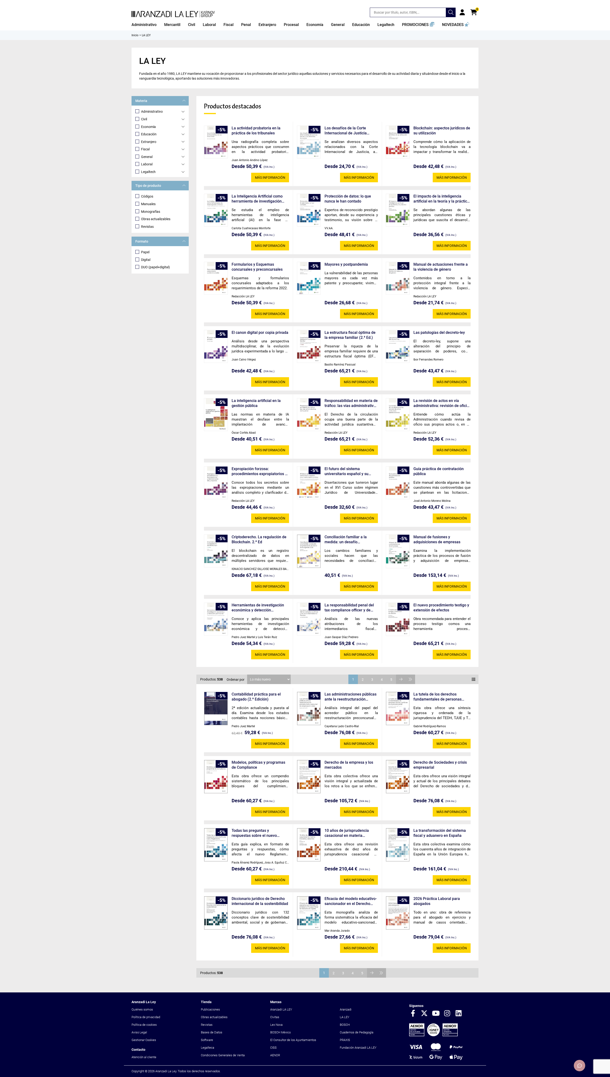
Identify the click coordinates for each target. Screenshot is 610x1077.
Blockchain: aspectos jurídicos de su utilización (441, 130)
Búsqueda (451, 12)
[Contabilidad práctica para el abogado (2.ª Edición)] (216, 708)
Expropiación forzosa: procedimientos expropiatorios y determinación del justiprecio (259, 471)
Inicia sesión (462, 12)
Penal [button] (246, 24)
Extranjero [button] (267, 24)
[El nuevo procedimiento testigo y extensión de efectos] (398, 619)
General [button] (338, 24)
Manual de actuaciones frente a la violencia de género (440, 267)
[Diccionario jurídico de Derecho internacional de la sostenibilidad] (216, 913)
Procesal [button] (291, 24)
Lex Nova (276, 1024)
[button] (418, 24)
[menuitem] (144, 24)
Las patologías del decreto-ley (439, 332)
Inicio (135, 35)
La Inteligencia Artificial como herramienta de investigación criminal (257, 199)
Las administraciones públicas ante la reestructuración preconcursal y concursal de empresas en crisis (350, 697)
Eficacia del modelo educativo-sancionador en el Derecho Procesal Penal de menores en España (351, 901)
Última (410, 679)
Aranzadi (345, 1009)
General (146, 157)
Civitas (274, 1017)
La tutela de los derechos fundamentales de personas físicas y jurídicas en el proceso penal (440, 697)
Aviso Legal (139, 1032)
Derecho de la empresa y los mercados (349, 765)
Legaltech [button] (385, 24)
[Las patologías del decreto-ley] (398, 346)
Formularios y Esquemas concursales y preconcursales (257, 267)
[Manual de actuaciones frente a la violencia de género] (398, 278)
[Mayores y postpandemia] (309, 278)
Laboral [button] (209, 24)
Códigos (147, 196)
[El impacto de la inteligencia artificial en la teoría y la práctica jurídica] (398, 210)
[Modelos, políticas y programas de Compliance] (216, 776)
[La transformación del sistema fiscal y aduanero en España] (398, 845)
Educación (149, 134)
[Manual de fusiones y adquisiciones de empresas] (398, 551)
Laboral (146, 164)
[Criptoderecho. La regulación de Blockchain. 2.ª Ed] (216, 550)
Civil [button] (191, 24)
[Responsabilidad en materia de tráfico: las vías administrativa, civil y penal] (309, 414)
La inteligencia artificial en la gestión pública (256, 403)
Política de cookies (144, 1024)
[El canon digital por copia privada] (216, 346)
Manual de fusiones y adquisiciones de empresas (436, 539)
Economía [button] (314, 24)
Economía (148, 127)
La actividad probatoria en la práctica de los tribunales (256, 130)
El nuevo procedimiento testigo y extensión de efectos (441, 607)
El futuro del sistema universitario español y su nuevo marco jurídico (346, 471)
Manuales (148, 204)
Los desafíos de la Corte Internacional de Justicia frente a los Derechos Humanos (346, 131)
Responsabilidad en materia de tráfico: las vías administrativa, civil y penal (351, 403)
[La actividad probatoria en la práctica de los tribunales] (216, 142)
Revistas (147, 227)
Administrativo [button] (144, 24)
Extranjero (148, 142)
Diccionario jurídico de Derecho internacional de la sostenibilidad (260, 901)
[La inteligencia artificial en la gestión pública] (216, 414)
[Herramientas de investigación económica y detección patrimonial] (216, 619)
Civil (144, 119)
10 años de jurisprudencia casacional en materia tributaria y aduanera (347, 833)
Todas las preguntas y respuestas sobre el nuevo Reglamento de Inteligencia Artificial (255, 833)
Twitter (424, 1014)
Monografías (150, 211)
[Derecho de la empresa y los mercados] (309, 776)
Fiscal (145, 149)
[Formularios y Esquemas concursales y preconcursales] (216, 278)
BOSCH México (280, 1032)
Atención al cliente (144, 1057)
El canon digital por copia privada (260, 332)
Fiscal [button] (229, 24)
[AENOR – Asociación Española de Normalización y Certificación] (433, 1035)
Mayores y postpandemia (346, 264)
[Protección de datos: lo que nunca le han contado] (309, 210)
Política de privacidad (146, 1017)
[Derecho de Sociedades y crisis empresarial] (398, 776)
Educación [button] (361, 24)
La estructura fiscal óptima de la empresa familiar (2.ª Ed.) (350, 335)
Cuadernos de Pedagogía (356, 1032)
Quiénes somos (142, 1009)
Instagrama (447, 1014)
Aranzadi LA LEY (281, 1009)
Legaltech (148, 172)
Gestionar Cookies (144, 1040)
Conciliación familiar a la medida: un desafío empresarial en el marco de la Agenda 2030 (350, 539)
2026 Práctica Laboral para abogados (436, 901)
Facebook (413, 1014)
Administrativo (152, 111)
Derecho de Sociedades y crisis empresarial (440, 765)
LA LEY (344, 1017)
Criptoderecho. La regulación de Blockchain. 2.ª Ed (259, 539)
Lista (473, 679)
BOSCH (345, 1024)
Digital (145, 260)
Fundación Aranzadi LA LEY (358, 1047)
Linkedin (459, 1014)
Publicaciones (210, 1009)
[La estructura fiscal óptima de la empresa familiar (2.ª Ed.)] (309, 346)
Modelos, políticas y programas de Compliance (258, 765)
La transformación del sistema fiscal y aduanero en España (439, 833)
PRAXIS (345, 1040)
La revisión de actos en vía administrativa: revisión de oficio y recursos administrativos (441, 403)
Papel (145, 252)
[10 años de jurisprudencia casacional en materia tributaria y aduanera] (309, 845)
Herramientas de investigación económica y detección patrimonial (258, 608)
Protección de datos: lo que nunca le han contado (348, 198)
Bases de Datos (211, 1032)
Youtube (436, 1014)
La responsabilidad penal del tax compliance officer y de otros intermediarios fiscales (349, 608)
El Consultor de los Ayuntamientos (293, 1040)
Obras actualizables (155, 219)
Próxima (401, 679)
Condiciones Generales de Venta (223, 1055)
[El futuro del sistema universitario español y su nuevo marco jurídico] (309, 482)
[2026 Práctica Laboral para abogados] (398, 913)
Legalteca (207, 1047)
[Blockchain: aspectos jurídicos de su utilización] (398, 142)
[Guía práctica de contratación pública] (398, 482)
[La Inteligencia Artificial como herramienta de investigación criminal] (216, 210)
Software (207, 1040)
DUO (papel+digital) (155, 267)
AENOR (275, 1055)
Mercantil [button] (172, 24)
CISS (273, 1047)
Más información (270, 177)
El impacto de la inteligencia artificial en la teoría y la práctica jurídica (441, 199)
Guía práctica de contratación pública (438, 471)
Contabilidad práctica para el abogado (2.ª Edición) (256, 696)
